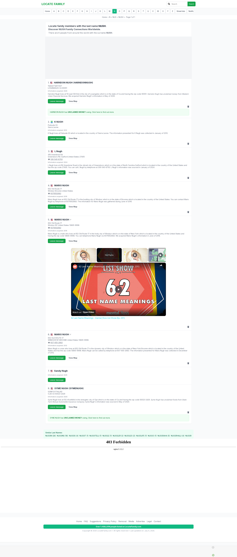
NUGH (120, 17)
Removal (122, 521)
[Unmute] (75, 260)
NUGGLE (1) (107, 436)
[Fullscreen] (94, 260)
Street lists (181, 11)
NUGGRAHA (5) (164, 436)
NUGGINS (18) (62, 436)
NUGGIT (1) (84, 436)
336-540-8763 (56, 159)
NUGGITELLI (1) (95, 436)
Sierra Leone (53, 127)
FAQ (86, 521)
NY (56, 225)
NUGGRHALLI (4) (177, 436)
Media (131, 521)
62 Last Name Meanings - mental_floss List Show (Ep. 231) (109, 266)
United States (73, 157)
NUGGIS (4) (74, 436)
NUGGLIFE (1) (141, 436)
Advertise (140, 521)
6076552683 (55, 193)
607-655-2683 (56, 343)
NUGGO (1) (152, 436)
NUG (114, 17)
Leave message (57, 101)
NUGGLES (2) (130, 436)
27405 (82, 157)
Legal (149, 521)
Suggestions (95, 521)
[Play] (72, 260)
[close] (213, 547)
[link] (75, 266)
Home (47, 11)
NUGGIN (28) (50, 436)
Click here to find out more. (103, 112)
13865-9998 (74, 225)
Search (191, 4)
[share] (161, 265)
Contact (157, 521)
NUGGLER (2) (118, 436)
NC (59, 157)
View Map (73, 101)
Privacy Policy (109, 521)
